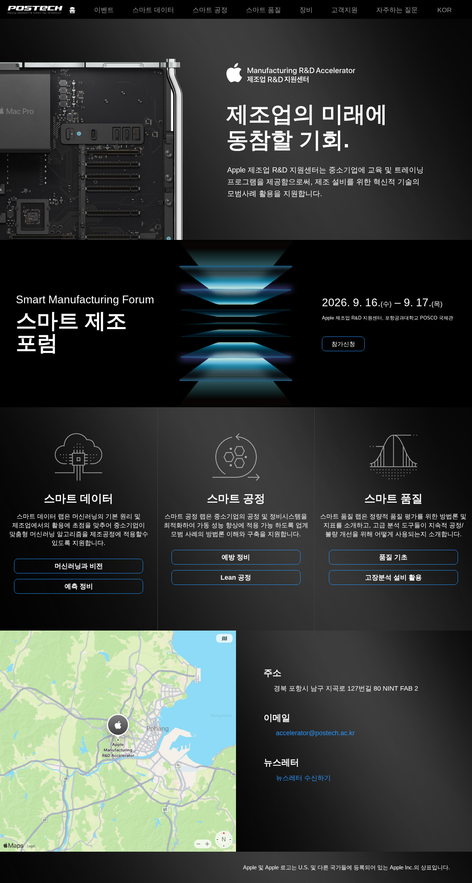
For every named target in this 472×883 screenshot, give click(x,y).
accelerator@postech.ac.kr (315, 733)
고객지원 (344, 10)
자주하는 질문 (397, 10)
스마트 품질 (263, 10)
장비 (306, 10)
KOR (444, 10)
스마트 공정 (210, 10)
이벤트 (104, 10)
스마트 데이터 (153, 10)
